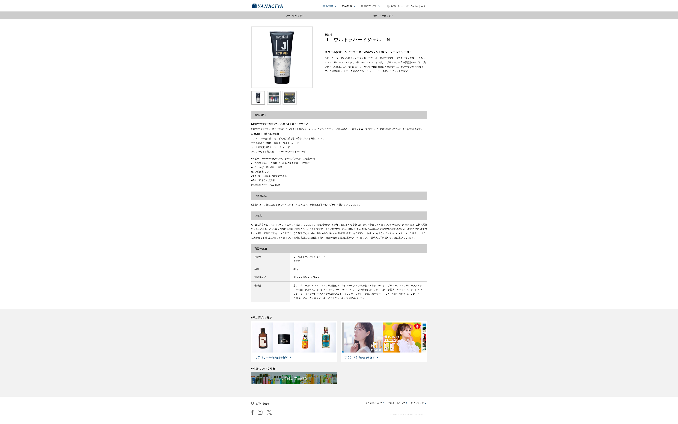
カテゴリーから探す (383, 15)
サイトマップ (417, 403)
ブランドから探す (295, 15)
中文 (423, 6)
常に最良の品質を (294, 378)
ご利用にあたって (396, 403)
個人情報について (373, 403)
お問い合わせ (397, 6)
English (414, 6)
